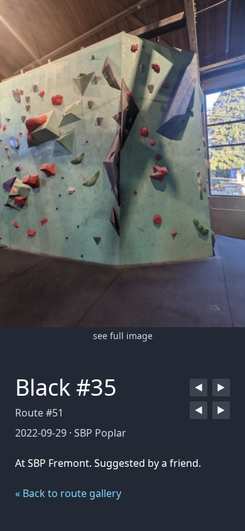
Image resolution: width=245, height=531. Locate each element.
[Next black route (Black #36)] (221, 387)
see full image (123, 336)
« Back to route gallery (68, 493)
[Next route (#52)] (221, 410)
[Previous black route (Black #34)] (198, 387)
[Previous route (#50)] (198, 410)
